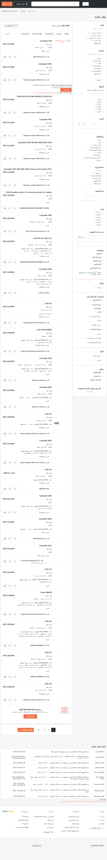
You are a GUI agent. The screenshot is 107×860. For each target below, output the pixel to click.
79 (38, 730)
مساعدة (102, 820)
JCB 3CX (48, 303)
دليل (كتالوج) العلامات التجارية (70, 831)
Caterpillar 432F (45, 119)
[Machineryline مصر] (98, 4)
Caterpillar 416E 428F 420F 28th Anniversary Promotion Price (28, 169)
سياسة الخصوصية (50, 92)
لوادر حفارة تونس (66, 801)
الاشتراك (66, 90)
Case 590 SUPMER (44, 330)
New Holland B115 (100, 778)
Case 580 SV (100, 757)
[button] (10, 57)
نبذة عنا (102, 816)
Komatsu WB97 (99, 784)
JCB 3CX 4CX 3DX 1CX (42, 238)
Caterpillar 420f (46, 41)
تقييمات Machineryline (72, 827)
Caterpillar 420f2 (45, 269)
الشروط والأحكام (74, 816)
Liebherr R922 (99, 767)
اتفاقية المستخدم (38, 92)
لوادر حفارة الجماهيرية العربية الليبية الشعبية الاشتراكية (89, 801)
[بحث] (77, 4)
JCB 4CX (48, 469)
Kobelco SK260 (99, 791)
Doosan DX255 (99, 772)
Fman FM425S (46, 592)
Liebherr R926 (99, 763)
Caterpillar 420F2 (45, 64)
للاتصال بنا (101, 824)
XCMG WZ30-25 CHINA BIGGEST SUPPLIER (34, 96)
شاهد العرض (30, 716)
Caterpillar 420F (45, 215)
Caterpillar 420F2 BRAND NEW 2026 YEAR (35, 142)
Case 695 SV (100, 752)
